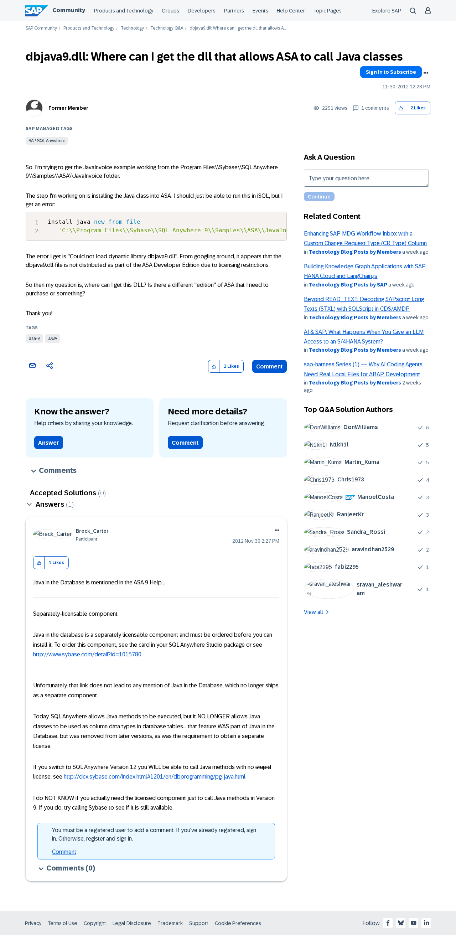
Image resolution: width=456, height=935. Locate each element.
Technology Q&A (166, 28)
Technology (132, 28)
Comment (269, 366)
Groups (170, 11)
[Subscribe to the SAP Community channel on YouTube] (413, 923)
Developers (202, 11)
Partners (234, 11)
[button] (400, 108)
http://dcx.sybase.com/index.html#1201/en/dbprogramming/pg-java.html (154, 777)
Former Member (68, 108)
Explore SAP (386, 11)
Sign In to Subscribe (391, 72)
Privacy (33, 923)
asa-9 (34, 338)
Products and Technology (123, 11)
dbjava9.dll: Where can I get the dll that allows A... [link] (238, 28)
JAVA (52, 338)
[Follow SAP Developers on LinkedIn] (426, 923)
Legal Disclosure (132, 923)
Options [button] (426, 73)
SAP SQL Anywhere (46, 140)
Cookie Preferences (238, 923)
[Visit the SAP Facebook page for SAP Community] (388, 923)
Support (198, 923)
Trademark (170, 923)
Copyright (95, 923)
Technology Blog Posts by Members (355, 252)
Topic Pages (328, 11)
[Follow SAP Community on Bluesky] (401, 923)
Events (260, 11)
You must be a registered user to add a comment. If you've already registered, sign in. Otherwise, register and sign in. (154, 834)
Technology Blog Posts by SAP (348, 285)
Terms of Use (62, 923)
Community (68, 10)
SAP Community (41, 28)
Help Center (291, 11)
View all (313, 612)
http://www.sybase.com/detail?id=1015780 (87, 654)
